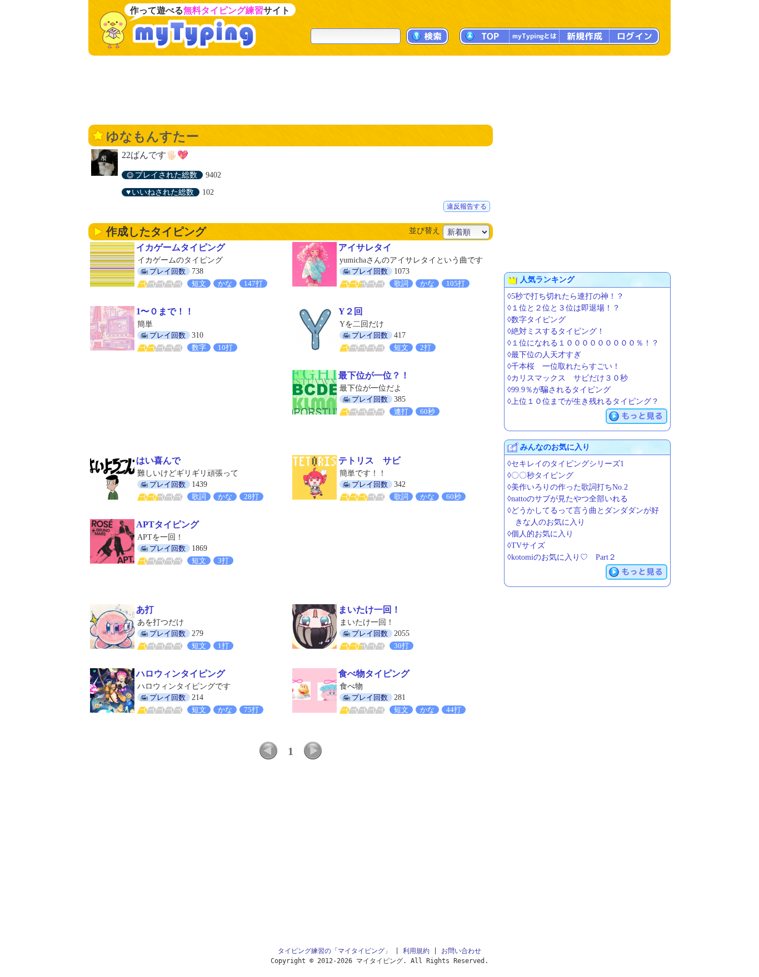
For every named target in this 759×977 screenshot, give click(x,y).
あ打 (145, 609)
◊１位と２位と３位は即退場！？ (563, 308)
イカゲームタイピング (180, 247)
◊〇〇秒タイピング (540, 475)
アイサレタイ (365, 247)
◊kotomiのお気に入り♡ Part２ (561, 557)
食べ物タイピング (374, 673)
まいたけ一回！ (369, 609)
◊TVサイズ (526, 545)
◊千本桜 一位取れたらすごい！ (563, 366)
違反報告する (467, 206)
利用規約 (416, 951)
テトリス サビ (369, 460)
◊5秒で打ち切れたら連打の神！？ (565, 296)
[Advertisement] (379, 89)
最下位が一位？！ (374, 375)
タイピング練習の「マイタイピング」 (334, 951)
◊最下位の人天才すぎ (544, 355)
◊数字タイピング (536, 319)
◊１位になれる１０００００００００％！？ (583, 343)
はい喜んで (158, 460)
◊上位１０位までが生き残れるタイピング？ (583, 401)
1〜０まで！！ (165, 311)
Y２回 (350, 311)
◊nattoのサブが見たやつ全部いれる (567, 499)
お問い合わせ (461, 951)
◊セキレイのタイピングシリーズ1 (565, 464)
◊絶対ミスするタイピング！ (556, 331)
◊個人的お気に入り (540, 534)
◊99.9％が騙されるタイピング (559, 390)
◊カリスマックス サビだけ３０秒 (567, 378)
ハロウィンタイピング (180, 673)
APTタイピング (167, 524)
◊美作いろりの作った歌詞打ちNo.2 (567, 487)
